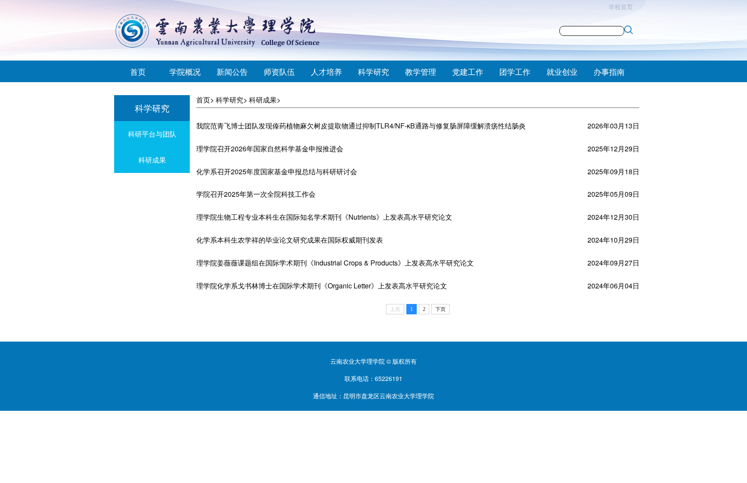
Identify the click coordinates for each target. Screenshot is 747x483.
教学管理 (420, 71)
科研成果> (265, 100)
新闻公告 (232, 71)
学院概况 (185, 71)
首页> (205, 100)
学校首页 (621, 6)
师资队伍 (279, 71)
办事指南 (609, 71)
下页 (440, 309)
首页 (138, 71)
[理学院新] (227, 30)
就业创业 (562, 71)
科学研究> (231, 100)
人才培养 (326, 71)
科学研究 (373, 71)
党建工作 (467, 71)
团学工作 (514, 71)
